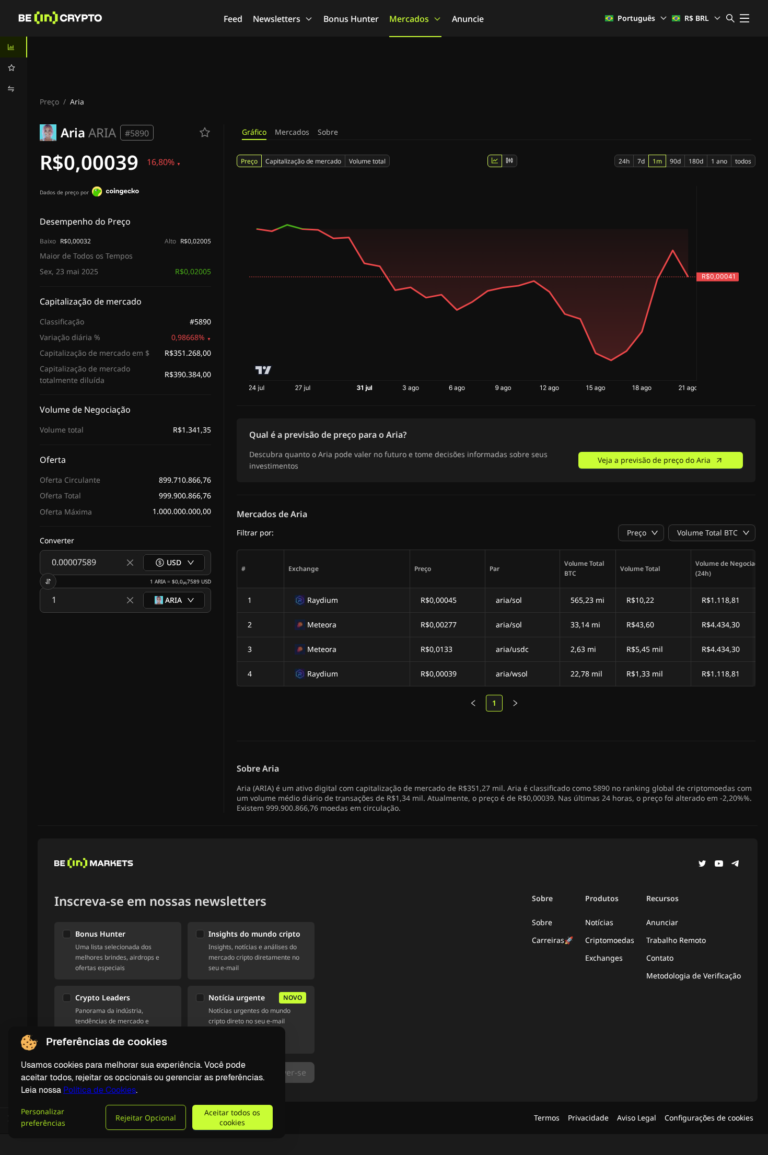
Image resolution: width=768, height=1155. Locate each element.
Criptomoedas (609, 940)
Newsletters (276, 19)
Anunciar (662, 922)
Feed (233, 19)
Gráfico (254, 132)
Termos (547, 1118)
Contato (659, 958)
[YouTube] (719, 864)
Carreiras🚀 (552, 940)
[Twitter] (702, 864)
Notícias (599, 922)
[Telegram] (735, 864)
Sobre (328, 132)
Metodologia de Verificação (693, 976)
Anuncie (468, 19)
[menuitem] (13, 47)
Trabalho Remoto (676, 940)
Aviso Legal (636, 1118)
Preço (49, 102)
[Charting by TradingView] (263, 370)
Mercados (409, 19)
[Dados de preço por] (115, 193)
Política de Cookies (99, 1089)
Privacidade (588, 1118)
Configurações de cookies (709, 1118)
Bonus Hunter (351, 19)
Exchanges (604, 958)
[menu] (13, 68)
